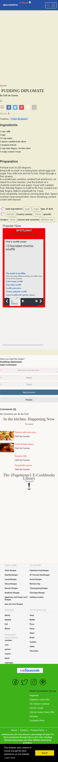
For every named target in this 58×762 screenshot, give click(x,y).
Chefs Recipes (10, 570)
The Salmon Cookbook (39, 704)
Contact (23, 730)
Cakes (32, 646)
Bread (32, 637)
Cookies (33, 642)
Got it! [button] (45, 753)
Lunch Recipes (11, 579)
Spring (7, 615)
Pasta (32, 629)
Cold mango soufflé (14, 281)
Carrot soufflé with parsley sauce (20, 295)
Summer (8, 620)
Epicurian (33, 716)
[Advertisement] (29, 55)
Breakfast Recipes (12, 593)
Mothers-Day (47, 219)
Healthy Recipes (11, 575)
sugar (36, 209)
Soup (32, 615)
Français (24, 2)
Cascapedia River (36, 720)
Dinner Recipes (11, 584)
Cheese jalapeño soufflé (16, 291)
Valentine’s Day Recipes (39, 570)
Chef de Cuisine (10, 95)
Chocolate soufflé (13, 285)
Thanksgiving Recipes (39, 588)
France (38, 214)
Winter (7, 629)
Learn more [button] (9, 758)
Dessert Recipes (11, 588)
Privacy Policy (37, 730)
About (14, 730)
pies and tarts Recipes (14, 604)
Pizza (32, 624)
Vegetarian (33, 695)
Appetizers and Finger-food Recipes (16, 598)
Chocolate (34, 651)
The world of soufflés (15, 273)
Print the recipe (3, 107)
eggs (27, 209)
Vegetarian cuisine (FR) (39, 699)
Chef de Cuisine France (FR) (41, 712)
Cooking (10, 5)
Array (12, 219)
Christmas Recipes (37, 593)
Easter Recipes (36, 579)
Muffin (32, 620)
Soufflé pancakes (13, 288)
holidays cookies (37, 597)
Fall (6, 624)
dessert (10, 214)
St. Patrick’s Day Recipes (40, 575)
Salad (32, 633)
